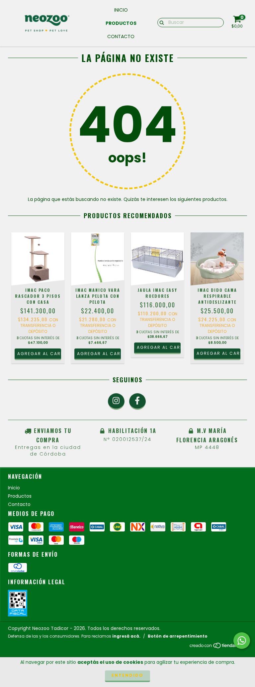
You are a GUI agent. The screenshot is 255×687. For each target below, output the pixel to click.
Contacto (120, 36)
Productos (121, 23)
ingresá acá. (126, 636)
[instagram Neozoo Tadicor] (116, 401)
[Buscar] (160, 22)
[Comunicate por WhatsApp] (241, 640)
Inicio (121, 10)
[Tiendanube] (218, 647)
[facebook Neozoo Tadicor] (137, 401)
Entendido (127, 675)
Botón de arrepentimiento (178, 636)
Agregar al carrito (159, 347)
